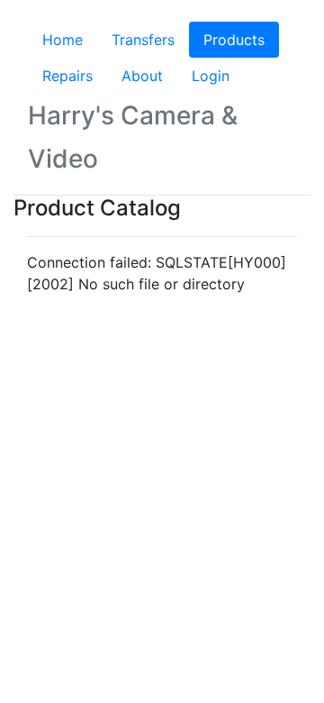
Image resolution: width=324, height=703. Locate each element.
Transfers (143, 40)
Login (211, 76)
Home (62, 40)
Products (241, 40)
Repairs (67, 76)
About (142, 76)
